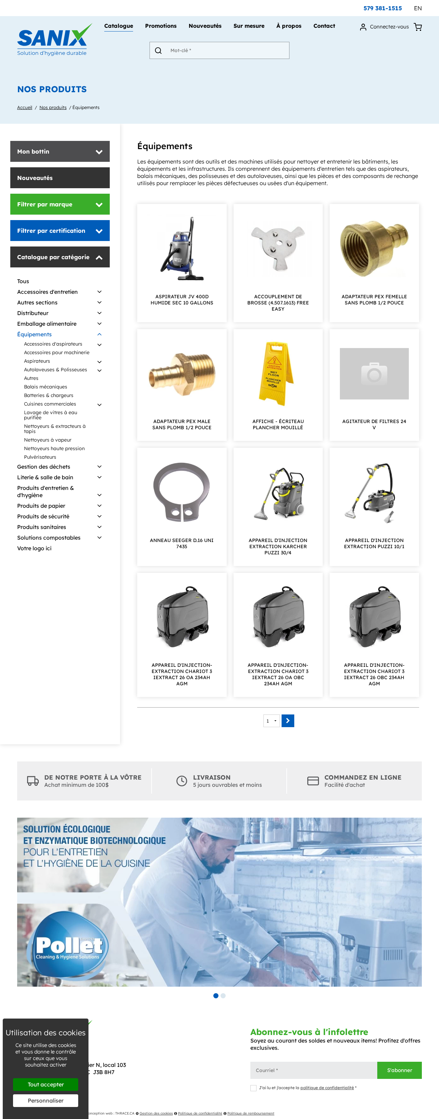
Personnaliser (45, 1100)
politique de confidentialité (327, 1087)
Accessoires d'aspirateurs (53, 344)
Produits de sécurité (43, 516)
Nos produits (53, 107)
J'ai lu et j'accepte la (308, 1087)
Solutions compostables (49, 537)
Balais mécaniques (45, 387)
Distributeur (32, 313)
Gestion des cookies (156, 1113)
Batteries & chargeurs (48, 395)
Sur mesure (249, 26)
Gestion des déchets (43, 466)
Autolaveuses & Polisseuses (55, 369)
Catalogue (118, 26)
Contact (324, 26)
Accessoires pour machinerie (57, 352)
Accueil (24, 107)
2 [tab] (223, 995)
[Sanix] (55, 53)
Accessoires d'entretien (47, 291)
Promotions (161, 26)
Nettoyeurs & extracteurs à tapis (55, 428)
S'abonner (399, 1070)
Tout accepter (46, 1084)
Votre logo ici (34, 548)
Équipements (85, 107)
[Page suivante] (288, 720)
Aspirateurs (37, 361)
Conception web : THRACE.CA (110, 1113)
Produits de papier (41, 505)
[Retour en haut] (433, 1113)
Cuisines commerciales (50, 404)
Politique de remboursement (250, 1113)
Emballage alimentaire (46, 323)
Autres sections (37, 302)
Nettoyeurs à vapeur (47, 440)
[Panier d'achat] (418, 26)
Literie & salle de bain (45, 477)
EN (418, 8)
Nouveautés (205, 26)
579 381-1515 (383, 8)
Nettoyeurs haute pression (54, 448)
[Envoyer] (158, 50)
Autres (31, 378)
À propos (288, 26)
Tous (23, 281)
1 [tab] (215, 995)
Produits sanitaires (41, 527)
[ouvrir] (99, 292)
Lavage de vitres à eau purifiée (50, 415)
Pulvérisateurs (40, 457)
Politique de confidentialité (200, 1113)
